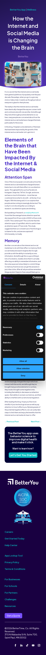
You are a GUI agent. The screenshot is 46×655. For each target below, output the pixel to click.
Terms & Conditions (15, 568)
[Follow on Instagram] (39, 645)
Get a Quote (13, 615)
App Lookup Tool (14, 555)
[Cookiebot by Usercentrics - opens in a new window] (32, 277)
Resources (10, 606)
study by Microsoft (32, 213)
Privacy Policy (12, 562)
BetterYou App (18, 9)
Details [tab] (23, 285)
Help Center (11, 545)
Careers (9, 531)
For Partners (11, 592)
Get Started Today (14, 538)
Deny (23, 376)
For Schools (11, 586)
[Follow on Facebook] (15, 645)
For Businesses (12, 579)
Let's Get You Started (23, 455)
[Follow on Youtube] (33, 645)
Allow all (23, 361)
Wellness (31, 9)
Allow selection (23, 368)
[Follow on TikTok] (27, 645)
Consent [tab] (8, 285)
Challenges (10, 599)
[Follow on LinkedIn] (21, 645)
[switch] (39, 335)
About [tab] (37, 285)
